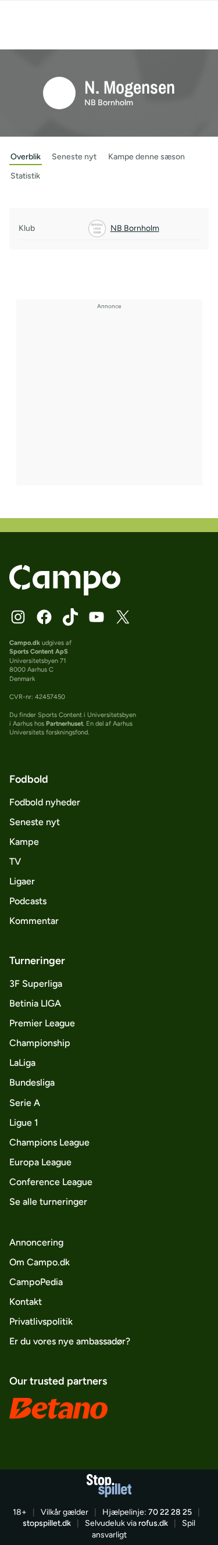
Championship (39, 1042)
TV (15, 861)
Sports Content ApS (38, 651)
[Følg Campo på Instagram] (18, 617)
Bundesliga (32, 1082)
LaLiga (22, 1062)
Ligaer (22, 881)
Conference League (50, 1181)
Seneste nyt (34, 821)
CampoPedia (36, 1281)
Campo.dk (24, 643)
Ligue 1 (23, 1122)
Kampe (24, 841)
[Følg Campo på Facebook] (44, 617)
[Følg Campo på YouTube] (96, 617)
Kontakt (25, 1301)
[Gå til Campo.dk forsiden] (64, 592)
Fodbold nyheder (44, 802)
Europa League (40, 1162)
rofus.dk (153, 1523)
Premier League (42, 1023)
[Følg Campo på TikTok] (70, 617)
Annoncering (36, 1242)
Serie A (24, 1102)
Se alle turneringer (48, 1201)
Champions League (49, 1142)
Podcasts (28, 901)
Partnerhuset (64, 723)
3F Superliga (35, 983)
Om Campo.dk (39, 1262)
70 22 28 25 (170, 1512)
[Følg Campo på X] (122, 617)
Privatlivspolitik (41, 1321)
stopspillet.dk (47, 1523)
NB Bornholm (108, 103)
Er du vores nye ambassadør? (69, 1341)
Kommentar (34, 920)
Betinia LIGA (35, 1003)
